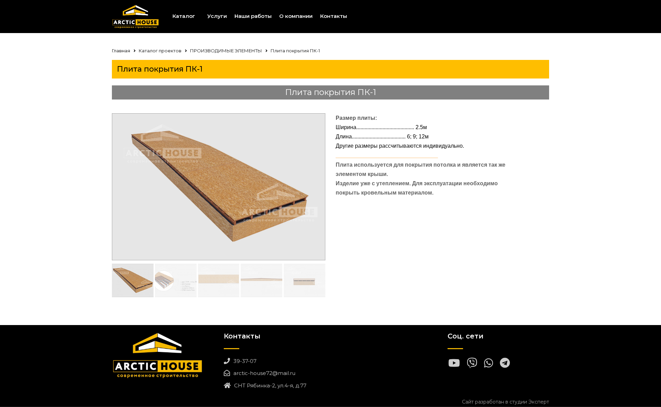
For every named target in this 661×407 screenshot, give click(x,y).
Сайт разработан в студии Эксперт (505, 402)
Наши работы (253, 16)
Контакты (333, 16)
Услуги (217, 16)
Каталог (183, 16)
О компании (296, 16)
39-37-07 (244, 361)
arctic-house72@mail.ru (264, 373)
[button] (317, 186)
